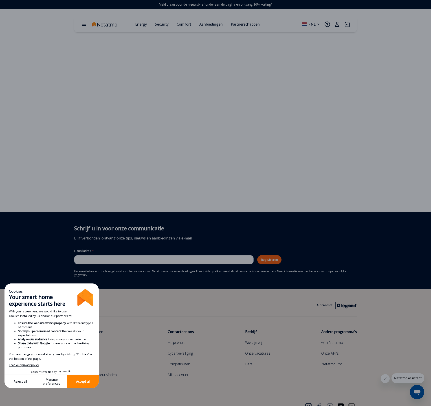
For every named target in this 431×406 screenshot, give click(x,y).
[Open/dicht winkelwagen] (347, 24)
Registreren (269, 259)
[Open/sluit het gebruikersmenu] (337, 24)
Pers (249, 364)
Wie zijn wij (253, 342)
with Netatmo (332, 342)
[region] (215, 4)
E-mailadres (84, 251)
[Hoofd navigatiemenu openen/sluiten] (83, 24)
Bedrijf (251, 331)
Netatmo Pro (331, 364)
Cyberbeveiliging (180, 353)
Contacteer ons (181, 331)
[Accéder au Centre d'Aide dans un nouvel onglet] (327, 24)
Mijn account (178, 374)
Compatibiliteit (179, 364)
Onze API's (330, 353)
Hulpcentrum (178, 342)
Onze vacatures (257, 353)
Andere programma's (339, 331)
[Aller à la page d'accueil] (112, 24)
